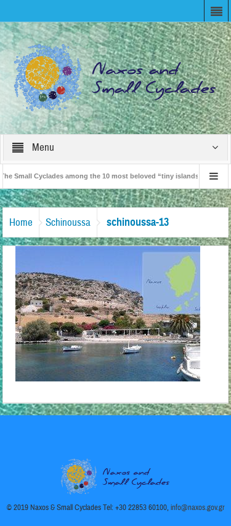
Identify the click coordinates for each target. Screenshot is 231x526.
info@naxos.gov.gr (198, 507)
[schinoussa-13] (107, 313)
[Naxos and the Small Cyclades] (115, 77)
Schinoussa (68, 222)
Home (21, 222)
